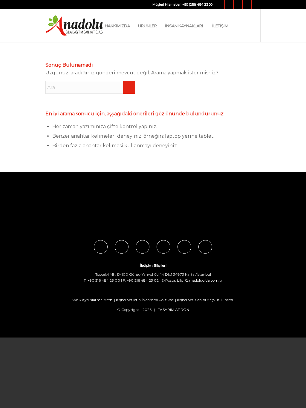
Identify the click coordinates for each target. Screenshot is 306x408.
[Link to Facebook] (220, 4)
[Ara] (247, 25)
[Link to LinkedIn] (256, 4)
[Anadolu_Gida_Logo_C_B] (86, 25)
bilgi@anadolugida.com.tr (199, 280)
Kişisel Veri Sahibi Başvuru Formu (206, 299)
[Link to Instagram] (229, 4)
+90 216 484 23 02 (143, 280)
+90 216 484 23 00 (104, 280)
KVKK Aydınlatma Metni (92, 299)
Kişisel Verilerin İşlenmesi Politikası (145, 299)
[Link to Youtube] (247, 4)
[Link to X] (238, 4)
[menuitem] (117, 25)
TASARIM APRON (173, 309)
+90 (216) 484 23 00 (197, 4)
